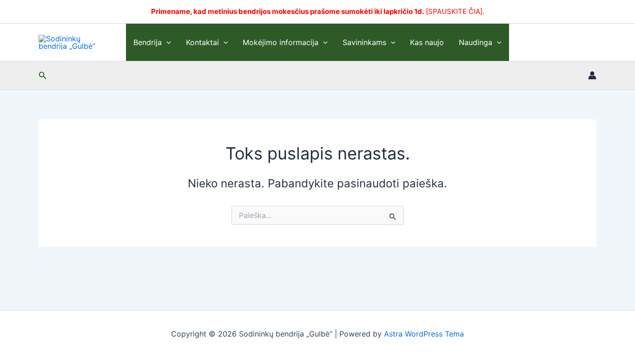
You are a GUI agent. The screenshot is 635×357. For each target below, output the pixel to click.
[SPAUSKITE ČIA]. (455, 11)
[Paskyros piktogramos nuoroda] (592, 75)
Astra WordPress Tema (424, 333)
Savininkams (364, 42)
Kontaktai (202, 42)
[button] (166, 42)
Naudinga (475, 42)
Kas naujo (427, 42)
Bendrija (147, 42)
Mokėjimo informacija (280, 42)
